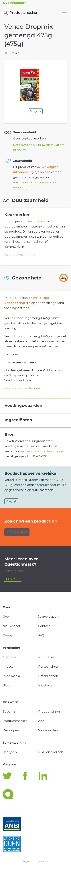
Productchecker (24, 12)
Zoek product (17, 532)
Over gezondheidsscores (22, 388)
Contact (44, 626)
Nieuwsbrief (11, 626)
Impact (8, 666)
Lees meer (12, 579)
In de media (11, 676)
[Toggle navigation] (64, 12)
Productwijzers (49, 711)
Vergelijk (35, 111)
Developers (11, 730)
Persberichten (48, 666)
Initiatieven (46, 685)
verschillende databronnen (46, 451)
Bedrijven (10, 752)
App (41, 721)
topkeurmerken (34, 221)
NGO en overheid (51, 752)
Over (6, 616)
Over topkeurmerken (20, 254)
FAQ (41, 635)
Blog (6, 685)
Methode (9, 657)
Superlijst (10, 711)
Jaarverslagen (48, 616)
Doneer (8, 635)
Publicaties (46, 657)
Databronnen (48, 676)
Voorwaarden (48, 730)
